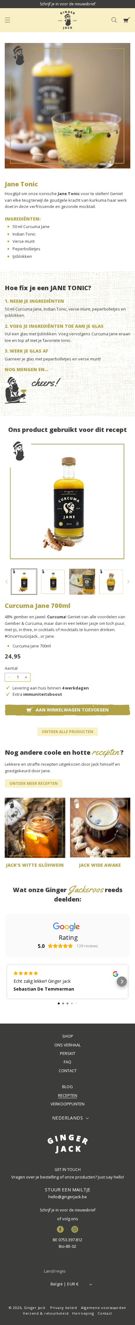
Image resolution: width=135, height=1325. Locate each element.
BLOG (67, 1086)
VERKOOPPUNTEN (67, 1104)
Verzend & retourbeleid (45, 1313)
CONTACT (68, 1070)
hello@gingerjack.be (67, 1197)
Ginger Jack (35, 1307)
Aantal (11, 668)
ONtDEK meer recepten (33, 783)
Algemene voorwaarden (103, 1307)
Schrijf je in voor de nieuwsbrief (67, 1210)
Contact (105, 1313)
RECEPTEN (67, 1095)
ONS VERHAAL (67, 1045)
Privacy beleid (63, 1307)
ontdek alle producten (67, 731)
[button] (7, 20)
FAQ (67, 1062)
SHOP (67, 1036)
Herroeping (83, 1313)
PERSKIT (67, 1053)
